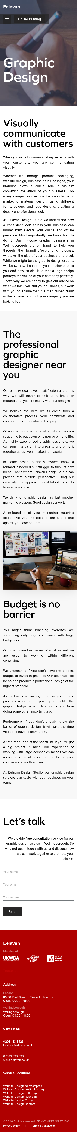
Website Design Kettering (20, 1093)
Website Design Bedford (19, 1104)
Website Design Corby (18, 1100)
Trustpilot (10, 970)
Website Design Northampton (22, 1086)
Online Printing (29, 19)
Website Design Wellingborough (24, 1089)
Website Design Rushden (20, 1097)
